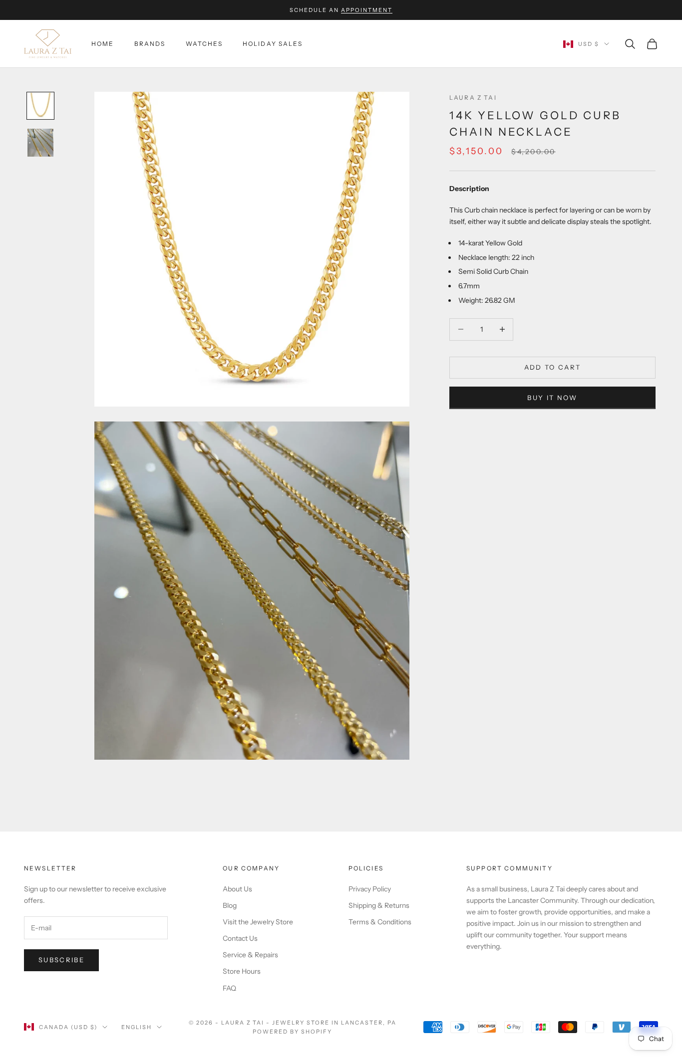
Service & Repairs (250, 954)
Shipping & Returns (378, 905)
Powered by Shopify (292, 1031)
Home (102, 43)
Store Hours (242, 971)
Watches (204, 43)
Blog (230, 905)
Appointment (366, 9)
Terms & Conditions (379, 921)
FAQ (229, 988)
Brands (150, 43)
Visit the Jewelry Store (258, 921)
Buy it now (552, 397)
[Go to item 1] (40, 106)
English (136, 1027)
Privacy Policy (369, 888)
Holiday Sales (273, 43)
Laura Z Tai (473, 97)
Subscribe (61, 960)
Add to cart (552, 367)
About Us (237, 888)
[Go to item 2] (40, 143)
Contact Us (240, 938)
